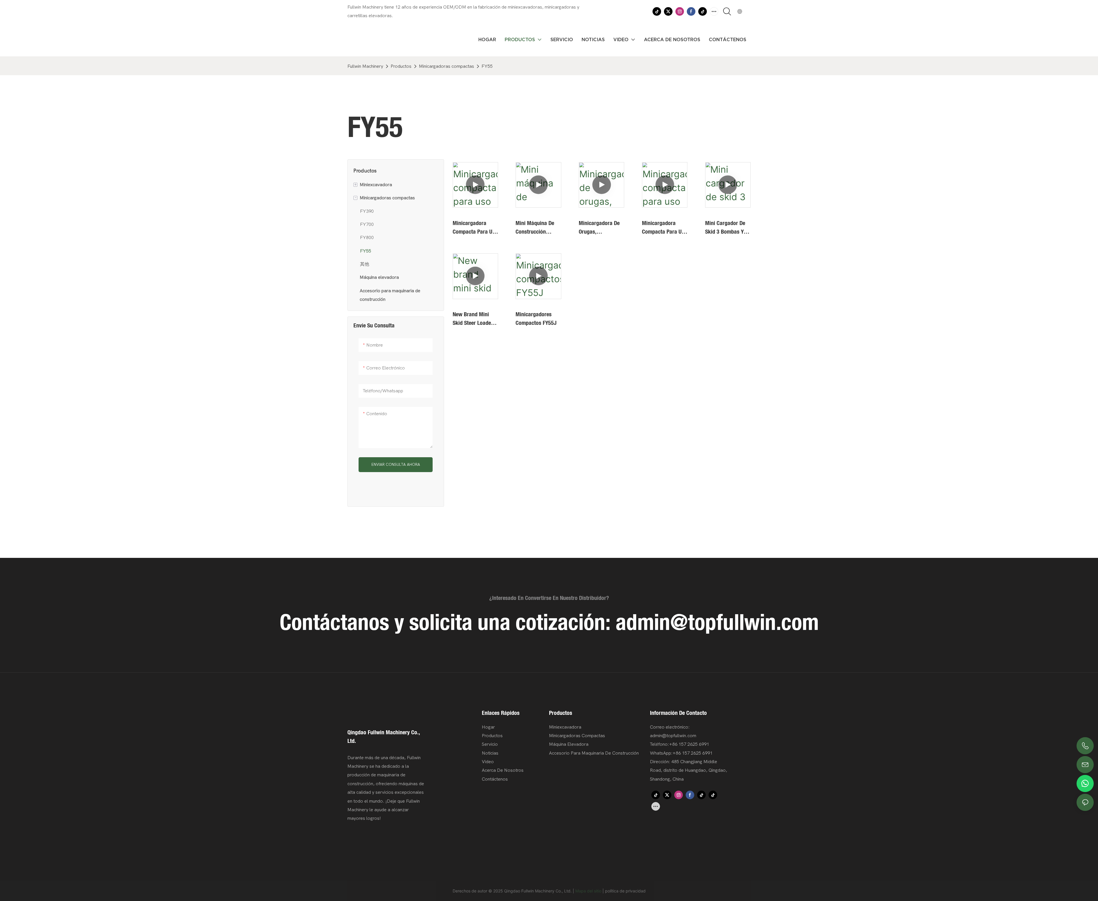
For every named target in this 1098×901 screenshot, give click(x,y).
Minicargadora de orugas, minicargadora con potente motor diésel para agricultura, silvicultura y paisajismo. (601, 227)
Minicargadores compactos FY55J (536, 318)
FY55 (487, 66)
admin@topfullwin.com (717, 622)
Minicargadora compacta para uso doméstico (664, 227)
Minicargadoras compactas (446, 66)
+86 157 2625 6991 (693, 753)
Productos (401, 66)
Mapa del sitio (588, 890)
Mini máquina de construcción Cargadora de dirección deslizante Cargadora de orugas (535, 227)
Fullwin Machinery (365, 66)
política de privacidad (625, 890)
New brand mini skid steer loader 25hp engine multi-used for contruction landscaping (474, 318)
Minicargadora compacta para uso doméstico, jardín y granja (475, 227)
